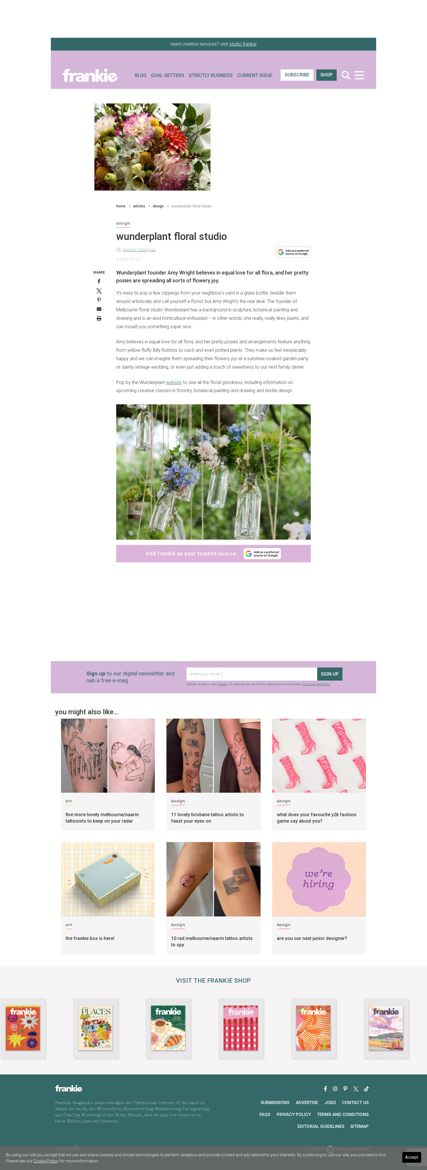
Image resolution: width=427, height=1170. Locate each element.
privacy (223, 684)
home (120, 206)
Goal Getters (167, 75)
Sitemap (359, 1126)
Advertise (307, 1102)
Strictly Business (211, 75)
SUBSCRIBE (297, 75)
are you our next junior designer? (312, 938)
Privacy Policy (294, 1114)
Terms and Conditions (343, 1114)
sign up (330, 674)
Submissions (275, 1102)
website (174, 382)
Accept (411, 1157)
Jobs (330, 1102)
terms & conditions (316, 684)
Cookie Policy (45, 1161)
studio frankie (242, 44)
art (69, 801)
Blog (140, 75)
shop (326, 75)
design (158, 206)
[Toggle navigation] (359, 75)
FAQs (264, 1114)
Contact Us (355, 1102)
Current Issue (254, 75)
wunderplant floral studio (191, 206)
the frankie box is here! (90, 938)
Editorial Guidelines (320, 1126)
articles (139, 206)
